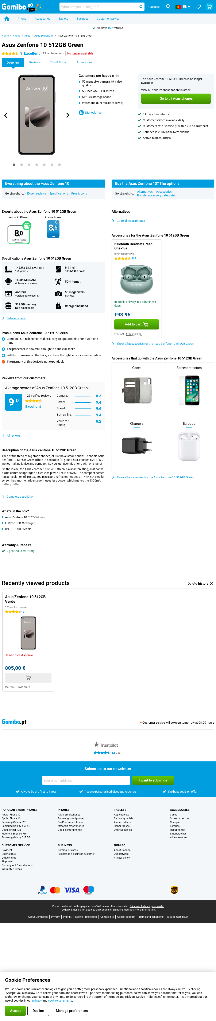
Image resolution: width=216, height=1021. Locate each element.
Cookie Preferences (86, 916)
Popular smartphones (20, 809)
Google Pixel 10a (11, 829)
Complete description (20, 496)
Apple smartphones (69, 814)
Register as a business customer (76, 853)
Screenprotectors (179, 818)
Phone (22, 18)
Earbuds (175, 826)
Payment (7, 850)
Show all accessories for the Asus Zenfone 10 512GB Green (155, 343)
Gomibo (120, 845)
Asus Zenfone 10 (44, 35)
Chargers (175, 822)
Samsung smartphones (71, 818)
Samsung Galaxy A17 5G (16, 837)
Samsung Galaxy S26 (14, 822)
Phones (64, 809)
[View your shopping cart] (209, 7)
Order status (9, 853)
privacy (37, 1000)
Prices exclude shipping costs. (147, 906)
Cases (173, 814)
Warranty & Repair (12, 869)
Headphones (177, 829)
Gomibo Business (68, 850)
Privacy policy (122, 857)
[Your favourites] (198, 7)
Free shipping (134, 333)
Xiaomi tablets (122, 822)
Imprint (67, 916)
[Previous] (6, 115)
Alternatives (145, 191)
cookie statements (60, 1000)
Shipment (7, 861)
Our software (121, 853)
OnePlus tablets (123, 829)
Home (5, 35)
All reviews (13, 435)
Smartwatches (178, 833)
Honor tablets (122, 826)
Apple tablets (121, 814)
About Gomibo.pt (38, 916)
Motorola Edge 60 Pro (14, 833)
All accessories (178, 837)
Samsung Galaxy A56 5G (16, 826)
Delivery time (9, 857)
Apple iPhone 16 (11, 818)
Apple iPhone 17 (11, 814)
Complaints (107, 916)
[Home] (7, 19)
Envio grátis (23, 687)
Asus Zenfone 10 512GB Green (75, 35)
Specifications (59, 193)
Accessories (42, 18)
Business (82, 18)
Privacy (55, 916)
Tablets (63, 18)
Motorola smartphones (71, 826)
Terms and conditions (151, 916)
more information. (145, 909)
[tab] (14, 164)
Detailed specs (16, 318)
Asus (27, 35)
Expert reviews (36, 193)
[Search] (141, 6)
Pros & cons (79, 193)
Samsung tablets (123, 818)
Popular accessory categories (156, 195)
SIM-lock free (93, 112)
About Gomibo (122, 850)
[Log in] (168, 7)
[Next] (67, 115)
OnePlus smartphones (70, 822)
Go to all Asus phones (131, 220)
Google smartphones (70, 829)
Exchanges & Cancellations (17, 865)
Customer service (108, 18)
